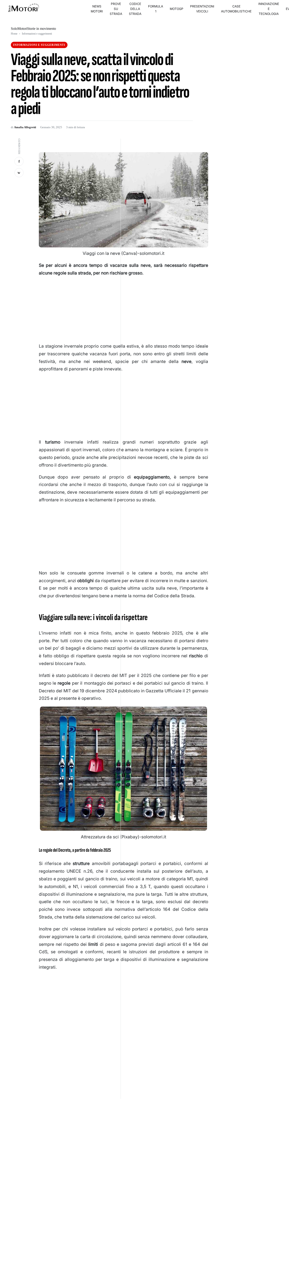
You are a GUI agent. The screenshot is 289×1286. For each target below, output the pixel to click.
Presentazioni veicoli (202, 9)
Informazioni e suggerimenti (37, 33)
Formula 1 (155, 9)
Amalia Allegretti (25, 127)
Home (14, 33)
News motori (97, 9)
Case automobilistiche (236, 9)
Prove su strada (116, 9)
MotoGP (176, 9)
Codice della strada (135, 9)
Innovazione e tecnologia (268, 9)
